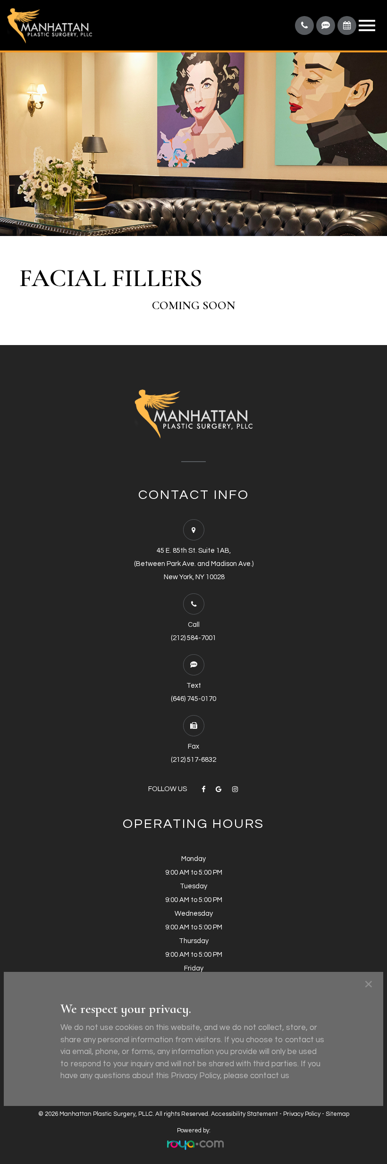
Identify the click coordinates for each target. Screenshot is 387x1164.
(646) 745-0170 (193, 698)
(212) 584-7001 (193, 637)
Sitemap (337, 1114)
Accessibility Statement (244, 1114)
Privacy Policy (301, 1114)
